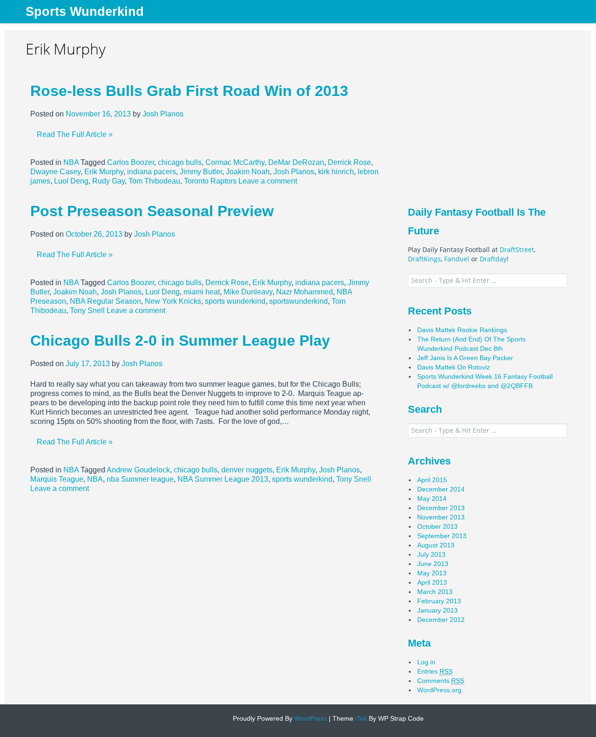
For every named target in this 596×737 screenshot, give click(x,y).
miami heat (201, 292)
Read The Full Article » (75, 134)
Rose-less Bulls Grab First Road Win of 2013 (189, 90)
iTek (360, 718)
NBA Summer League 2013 (222, 479)
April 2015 (432, 480)
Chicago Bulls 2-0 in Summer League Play (180, 340)
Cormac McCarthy (234, 162)
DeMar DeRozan (296, 162)
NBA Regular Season (105, 301)
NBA (71, 162)
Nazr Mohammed (304, 292)
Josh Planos (162, 114)
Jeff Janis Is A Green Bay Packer (465, 358)
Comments (440, 680)
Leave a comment (267, 181)
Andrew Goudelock (138, 470)
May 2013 (432, 573)
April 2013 (432, 582)
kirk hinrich (336, 172)
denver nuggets (246, 470)
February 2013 (439, 601)
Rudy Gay (108, 181)
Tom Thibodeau (154, 181)
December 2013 (441, 508)
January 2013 (437, 610)
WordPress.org (439, 690)
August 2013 (435, 545)
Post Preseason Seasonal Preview (152, 211)
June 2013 (432, 563)
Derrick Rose (349, 162)
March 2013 (435, 591)
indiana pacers (151, 172)
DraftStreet (517, 249)
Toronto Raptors (210, 181)
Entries (435, 671)
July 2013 (431, 554)
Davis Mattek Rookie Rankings (462, 330)
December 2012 (441, 619)
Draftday (493, 258)
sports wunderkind (235, 301)
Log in (426, 662)
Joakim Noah (248, 172)
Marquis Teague (56, 479)
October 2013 (437, 526)
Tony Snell (87, 310)
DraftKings (424, 258)
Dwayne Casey (55, 172)
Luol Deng (71, 181)
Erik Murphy (103, 172)
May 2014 (432, 498)
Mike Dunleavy (248, 292)
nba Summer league (140, 479)
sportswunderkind (298, 301)
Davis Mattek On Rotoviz (453, 367)
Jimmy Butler (201, 172)
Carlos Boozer (130, 162)
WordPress (309, 718)
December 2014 (441, 489)
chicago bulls (180, 162)
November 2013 (441, 517)
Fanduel (456, 258)
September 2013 (442, 535)
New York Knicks (173, 301)
